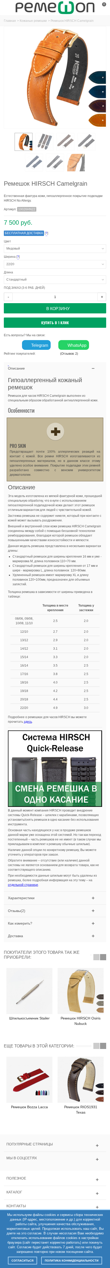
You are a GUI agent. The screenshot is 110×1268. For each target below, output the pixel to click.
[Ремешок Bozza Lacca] (29, 1080)
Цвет (8, 241)
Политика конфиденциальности (71, 1260)
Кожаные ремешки (33, 21)
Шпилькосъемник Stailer (29, 1018)
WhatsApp (76, 345)
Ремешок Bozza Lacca (29, 1107)
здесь (28, 722)
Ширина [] (43, 256)
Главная (10, 21)
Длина (9, 272)
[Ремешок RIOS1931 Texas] (81, 1080)
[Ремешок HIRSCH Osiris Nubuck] (81, 991)
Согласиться (23, 1260)
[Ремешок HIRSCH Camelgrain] (76, 163)
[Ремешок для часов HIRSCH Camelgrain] (23, 142)
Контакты (16, 1206)
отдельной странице (23, 885)
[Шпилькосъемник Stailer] (29, 991)
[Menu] (10, 7)
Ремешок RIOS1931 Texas (80, 1109)
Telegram (39, 345)
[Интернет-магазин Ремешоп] (55, 7)
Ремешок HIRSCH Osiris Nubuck (81, 1021)
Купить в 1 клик (55, 322)
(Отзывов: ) (69, 353)
